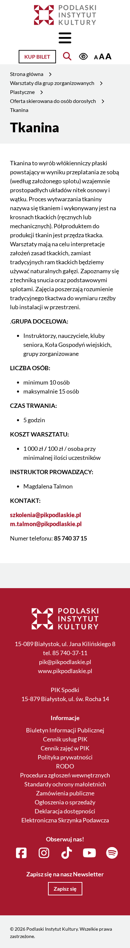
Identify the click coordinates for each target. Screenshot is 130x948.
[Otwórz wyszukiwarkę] (67, 56)
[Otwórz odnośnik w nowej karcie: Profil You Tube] (89, 853)
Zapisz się (65, 888)
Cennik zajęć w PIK (65, 748)
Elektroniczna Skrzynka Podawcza (65, 820)
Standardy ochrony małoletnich (65, 784)
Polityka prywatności (65, 757)
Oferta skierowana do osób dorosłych (53, 101)
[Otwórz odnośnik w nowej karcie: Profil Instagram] (44, 853)
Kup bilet (37, 56)
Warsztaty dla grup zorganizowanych (52, 83)
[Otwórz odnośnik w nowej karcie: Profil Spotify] (112, 853)
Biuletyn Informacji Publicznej (65, 730)
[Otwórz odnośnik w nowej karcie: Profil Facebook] (21, 853)
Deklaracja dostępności (65, 811)
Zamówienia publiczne (65, 793)
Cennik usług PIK (65, 739)
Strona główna (26, 74)
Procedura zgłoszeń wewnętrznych (65, 775)
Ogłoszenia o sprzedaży (65, 802)
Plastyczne (22, 92)
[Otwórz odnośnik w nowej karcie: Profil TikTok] (66, 853)
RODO (65, 766)
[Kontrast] (83, 56)
